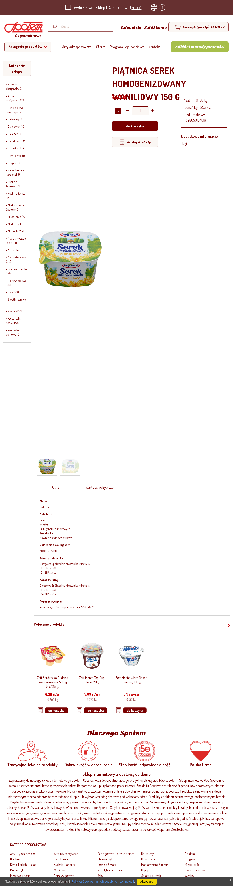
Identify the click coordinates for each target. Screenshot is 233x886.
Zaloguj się (131, 27)
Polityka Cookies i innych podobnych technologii (102, 881)
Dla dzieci (15, 859)
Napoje (145, 870)
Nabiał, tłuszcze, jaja (110, 870)
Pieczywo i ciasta (20, 876)
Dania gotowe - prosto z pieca (116, 854)
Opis (55, 487)
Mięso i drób (192, 865)
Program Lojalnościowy (127, 46)
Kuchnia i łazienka (65, 865)
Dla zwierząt (105, 859)
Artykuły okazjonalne (23, 854)
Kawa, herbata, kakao (23, 865)
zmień (136, 7)
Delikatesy (147, 854)
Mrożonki (59, 870)
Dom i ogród (148, 859)
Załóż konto (155, 27)
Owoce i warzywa (195, 870)
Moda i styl (16, 870)
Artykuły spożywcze (77, 46)
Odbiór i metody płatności (199, 46)
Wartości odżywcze (99, 487)
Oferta (101, 46)
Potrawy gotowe (64, 876)
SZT (118, 111)
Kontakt (154, 46)
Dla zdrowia (61, 859)
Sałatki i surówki (151, 876)
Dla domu (190, 854)
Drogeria (190, 859)
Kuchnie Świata (107, 865)
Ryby (100, 876)
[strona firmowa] (155, 7)
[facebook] (163, 7)
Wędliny (189, 876)
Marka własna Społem (155, 865)
